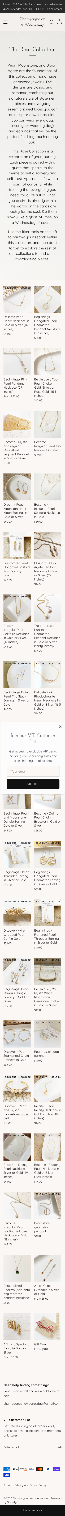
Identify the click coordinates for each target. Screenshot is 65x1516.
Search (7, 1485)
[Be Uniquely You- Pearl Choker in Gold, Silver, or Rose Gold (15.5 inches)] (47, 361)
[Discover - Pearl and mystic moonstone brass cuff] (17, 1088)
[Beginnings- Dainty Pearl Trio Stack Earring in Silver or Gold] (17, 674)
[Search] (51, 22)
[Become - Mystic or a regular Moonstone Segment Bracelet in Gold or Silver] (17, 424)
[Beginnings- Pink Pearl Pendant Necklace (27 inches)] (17, 361)
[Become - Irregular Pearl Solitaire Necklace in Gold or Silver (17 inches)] (17, 608)
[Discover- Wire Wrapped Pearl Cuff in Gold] (17, 913)
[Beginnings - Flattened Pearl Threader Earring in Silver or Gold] (47, 913)
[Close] (60, 726)
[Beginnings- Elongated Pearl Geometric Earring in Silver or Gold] (47, 854)
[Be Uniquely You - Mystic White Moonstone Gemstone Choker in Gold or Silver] (47, 971)
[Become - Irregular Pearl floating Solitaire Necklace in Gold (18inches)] (17, 1205)
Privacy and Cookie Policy (30, 1485)
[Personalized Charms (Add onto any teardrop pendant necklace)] (17, 1268)
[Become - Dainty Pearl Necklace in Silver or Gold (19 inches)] (17, 1147)
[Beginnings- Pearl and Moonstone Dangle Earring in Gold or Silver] (17, 795)
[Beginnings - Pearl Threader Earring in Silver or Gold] (17, 854)
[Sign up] (60, 1447)
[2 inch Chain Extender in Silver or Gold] (47, 1268)
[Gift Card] (47, 1326)
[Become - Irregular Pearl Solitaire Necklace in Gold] (47, 487)
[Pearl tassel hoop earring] (47, 1034)
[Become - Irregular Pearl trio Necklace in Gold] (47, 424)
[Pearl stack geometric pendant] (47, 1205)
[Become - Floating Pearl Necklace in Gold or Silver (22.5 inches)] (47, 1147)
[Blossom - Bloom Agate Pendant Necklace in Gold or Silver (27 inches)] (47, 545)
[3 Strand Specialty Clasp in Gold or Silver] (17, 1326)
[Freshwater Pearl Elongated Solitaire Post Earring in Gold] (17, 545)
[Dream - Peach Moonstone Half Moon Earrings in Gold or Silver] (17, 487)
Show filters (32, 1510)
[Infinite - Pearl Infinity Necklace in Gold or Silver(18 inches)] (47, 1088)
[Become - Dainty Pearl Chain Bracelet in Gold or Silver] (47, 795)
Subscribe (33, 784)
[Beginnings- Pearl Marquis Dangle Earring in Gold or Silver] (17, 971)
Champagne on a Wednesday (32, 22)
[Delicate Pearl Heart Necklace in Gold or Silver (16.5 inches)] (17, 299)
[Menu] (5, 22)
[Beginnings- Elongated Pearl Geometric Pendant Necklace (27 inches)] (47, 299)
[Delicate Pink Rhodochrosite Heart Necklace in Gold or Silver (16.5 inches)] (47, 674)
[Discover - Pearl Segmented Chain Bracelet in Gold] (17, 1034)
